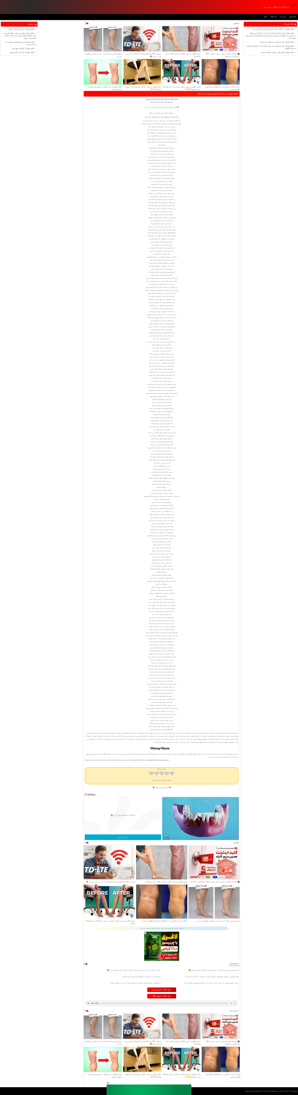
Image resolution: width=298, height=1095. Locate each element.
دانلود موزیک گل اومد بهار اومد (23, 48)
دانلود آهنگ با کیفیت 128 (162, 996)
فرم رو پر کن (123, 837)
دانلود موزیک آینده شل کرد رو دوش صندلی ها (277, 42)
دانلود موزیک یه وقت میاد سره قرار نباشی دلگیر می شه (273, 29)
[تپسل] (108, 1083)
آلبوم (265, 17)
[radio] (172, 774)
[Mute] (167, 838)
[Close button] (190, 1083)
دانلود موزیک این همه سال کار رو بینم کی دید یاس (217, 93)
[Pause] (164, 838)
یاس (150, 113)
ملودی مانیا (161, 145)
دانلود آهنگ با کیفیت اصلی (161, 990)
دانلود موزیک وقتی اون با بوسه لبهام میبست (277, 52)
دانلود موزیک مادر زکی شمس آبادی (21, 29)
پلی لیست (283, 17)
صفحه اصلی (292, 17)
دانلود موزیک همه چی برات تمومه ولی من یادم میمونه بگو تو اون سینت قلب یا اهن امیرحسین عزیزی (19, 35)
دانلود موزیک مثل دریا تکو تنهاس (22, 52)
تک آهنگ (273, 17)
